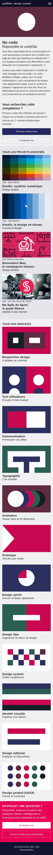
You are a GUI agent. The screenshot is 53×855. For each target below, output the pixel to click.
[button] (49, 3)
